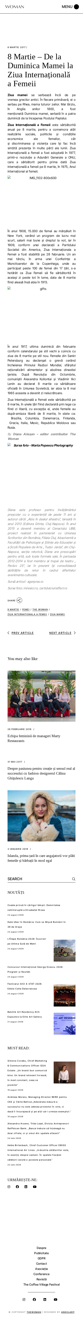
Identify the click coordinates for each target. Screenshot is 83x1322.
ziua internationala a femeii (27, 614)
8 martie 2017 (17, 47)
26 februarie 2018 (20, 729)
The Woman (40, 609)
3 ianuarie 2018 (18, 849)
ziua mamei (57, 614)
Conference (41, 1274)
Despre (41, 1248)
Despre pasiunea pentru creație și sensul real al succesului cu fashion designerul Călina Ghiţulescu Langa (41, 773)
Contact (41, 1263)
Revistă (41, 1279)
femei (26, 609)
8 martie (13, 609)
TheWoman (34, 1312)
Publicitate (41, 1253)
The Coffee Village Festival (41, 1284)
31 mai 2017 (15, 762)
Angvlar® (68, 1312)
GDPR (42, 1258)
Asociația (41, 1269)
